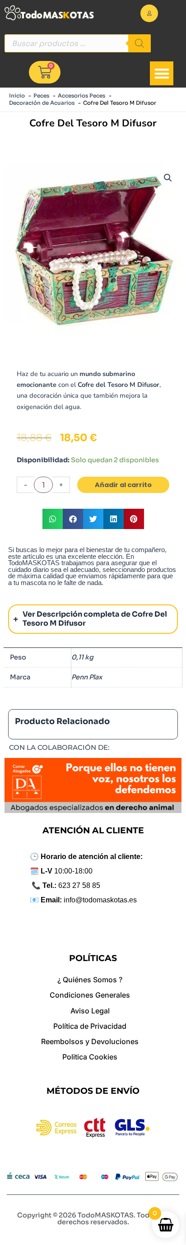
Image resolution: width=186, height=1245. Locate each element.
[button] (162, 73)
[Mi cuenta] (149, 13)
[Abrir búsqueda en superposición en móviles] (78, 43)
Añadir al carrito (123, 484)
